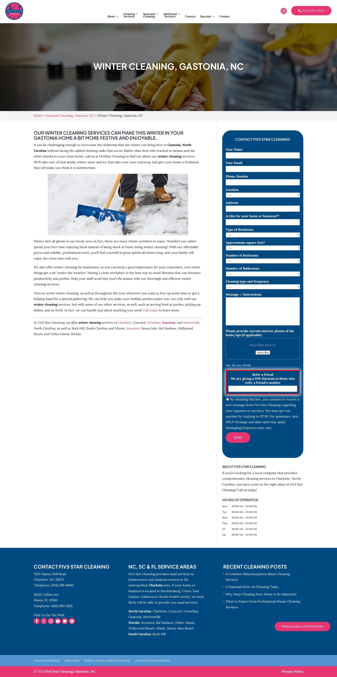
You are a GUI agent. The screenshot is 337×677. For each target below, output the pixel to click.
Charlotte (125, 322)
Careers (190, 16)
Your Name (236, 149)
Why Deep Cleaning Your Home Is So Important (261, 594)
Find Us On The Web (49, 615)
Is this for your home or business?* (254, 216)
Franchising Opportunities (302, 626)
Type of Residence (241, 230)
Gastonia (168, 322)
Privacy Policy (292, 671)
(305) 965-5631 (62, 606)
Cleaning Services (129, 15)
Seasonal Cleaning (149, 15)
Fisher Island (184, 623)
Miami (160, 628)
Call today (150, 310)
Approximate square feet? (247, 243)
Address (233, 203)
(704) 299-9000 (312, 10)
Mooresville (191, 322)
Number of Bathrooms (244, 268)
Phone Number (239, 176)
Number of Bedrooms (244, 255)
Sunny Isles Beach (180, 628)
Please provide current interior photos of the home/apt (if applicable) (260, 333)
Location (234, 190)
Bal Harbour (165, 623)
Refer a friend (263, 378)
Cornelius (154, 322)
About (111, 16)
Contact (224, 16)
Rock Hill (159, 634)
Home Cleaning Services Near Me (107, 660)
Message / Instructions (245, 294)
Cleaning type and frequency (249, 281)
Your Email (236, 163)
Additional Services (170, 15)
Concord (175, 611)
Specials (205, 16)
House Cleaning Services (152, 660)
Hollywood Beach (141, 628)
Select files (263, 352)
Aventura (133, 328)
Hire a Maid (72, 660)
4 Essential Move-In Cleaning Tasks (252, 587)
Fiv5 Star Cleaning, (70, 671)
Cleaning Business (47, 660)
